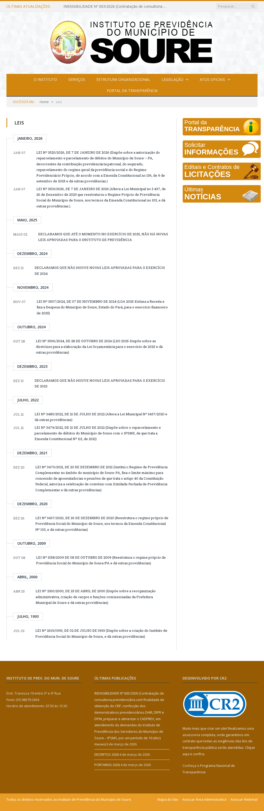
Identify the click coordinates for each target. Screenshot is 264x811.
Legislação (172, 79)
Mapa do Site (168, 799)
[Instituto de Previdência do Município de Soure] (132, 41)
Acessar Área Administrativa (204, 799)
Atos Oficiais (212, 79)
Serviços (76, 79)
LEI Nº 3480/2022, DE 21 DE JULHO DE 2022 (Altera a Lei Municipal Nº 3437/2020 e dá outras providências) (101, 417)
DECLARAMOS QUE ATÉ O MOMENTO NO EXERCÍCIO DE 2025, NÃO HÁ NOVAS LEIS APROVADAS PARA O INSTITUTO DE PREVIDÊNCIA (103, 237)
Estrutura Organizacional (123, 79)
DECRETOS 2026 (77, 6)
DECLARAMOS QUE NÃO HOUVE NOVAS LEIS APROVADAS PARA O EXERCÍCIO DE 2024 (100, 270)
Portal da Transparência (132, 90)
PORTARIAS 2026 (107, 764)
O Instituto (45, 79)
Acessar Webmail (244, 799)
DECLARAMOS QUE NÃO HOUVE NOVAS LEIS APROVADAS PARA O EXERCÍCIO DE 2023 (100, 383)
